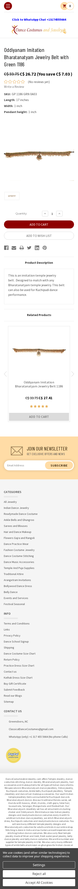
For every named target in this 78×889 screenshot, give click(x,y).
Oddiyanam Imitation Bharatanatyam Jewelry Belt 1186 (39, 384)
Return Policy (12, 659)
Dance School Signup (16, 641)
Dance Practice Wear (16, 544)
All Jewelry (10, 502)
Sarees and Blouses (16, 526)
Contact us (10, 671)
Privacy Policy (12, 635)
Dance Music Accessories (19, 562)
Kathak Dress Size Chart (18, 677)
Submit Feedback (14, 689)
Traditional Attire (14, 574)
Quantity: (21, 213)
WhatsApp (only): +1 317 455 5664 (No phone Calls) (38, 736)
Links (7, 629)
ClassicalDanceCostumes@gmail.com (31, 729)
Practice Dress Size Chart (19, 665)
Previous (5, 374)
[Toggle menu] (8, 6)
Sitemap (9, 701)
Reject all (39, 874)
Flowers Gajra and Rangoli (19, 538)
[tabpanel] (39, 374)
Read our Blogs (13, 695)
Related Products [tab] (39, 315)
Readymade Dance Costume (21, 514)
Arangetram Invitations (17, 580)
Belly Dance (11, 592)
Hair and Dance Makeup (17, 532)
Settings (39, 865)
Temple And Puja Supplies (19, 568)
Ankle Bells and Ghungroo (19, 520)
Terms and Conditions (17, 623)
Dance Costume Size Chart (19, 653)
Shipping (9, 647)
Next (72, 374)
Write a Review (14, 87)
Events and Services (16, 598)
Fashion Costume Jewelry (19, 550)
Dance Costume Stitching (19, 556)
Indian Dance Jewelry (16, 508)
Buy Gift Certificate (15, 683)
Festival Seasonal (14, 604)
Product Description (39, 263)
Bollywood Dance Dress (18, 586)
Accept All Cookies (39, 882)
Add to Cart (39, 417)
